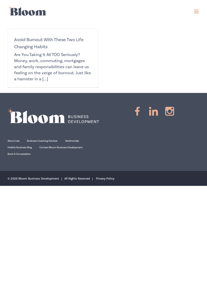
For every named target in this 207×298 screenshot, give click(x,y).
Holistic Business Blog (20, 147)
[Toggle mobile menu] (196, 11)
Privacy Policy (105, 179)
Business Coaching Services (42, 140)
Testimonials (72, 140)
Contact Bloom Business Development (61, 147)
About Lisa (13, 140)
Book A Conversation (19, 154)
